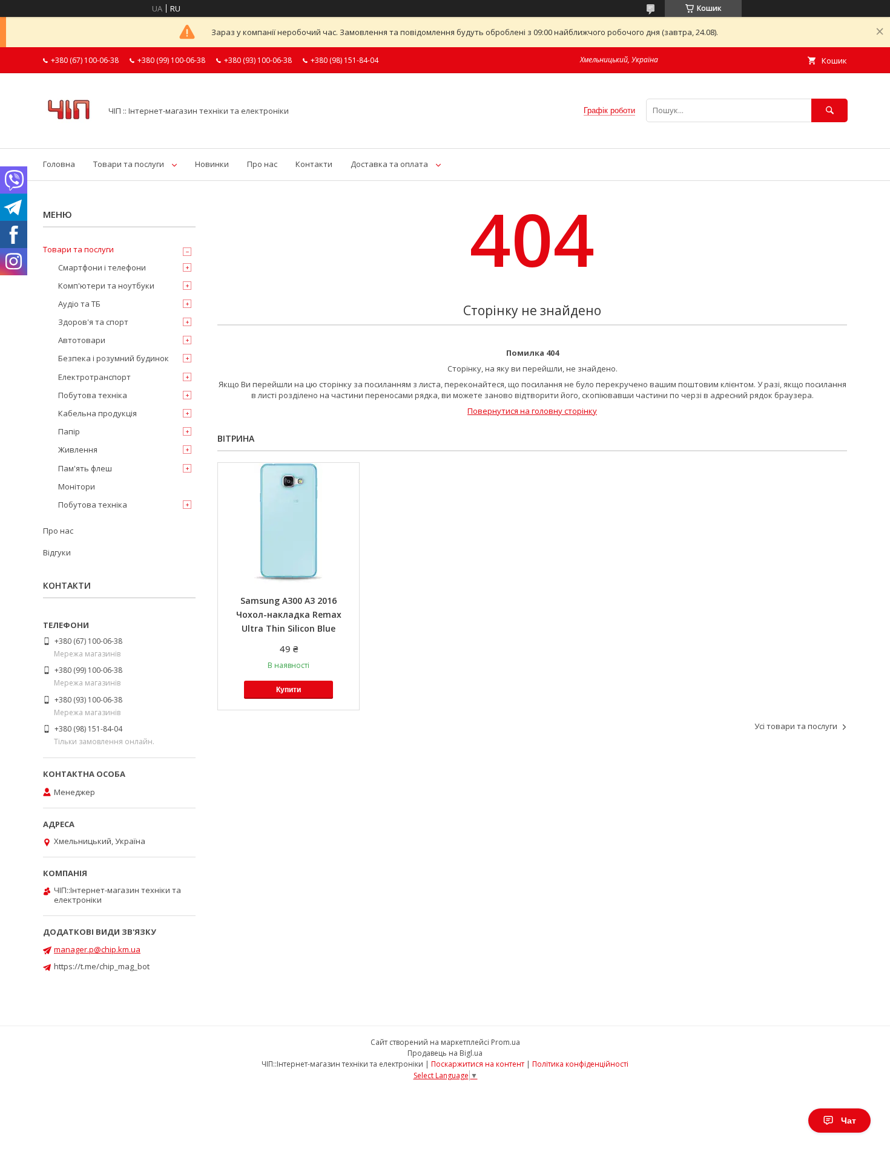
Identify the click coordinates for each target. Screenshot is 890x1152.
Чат (848, 1120)
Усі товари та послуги (795, 726)
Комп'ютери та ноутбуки (106, 285)
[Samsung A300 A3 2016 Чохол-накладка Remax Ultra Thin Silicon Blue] (288, 523)
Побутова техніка (92, 395)
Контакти (313, 164)
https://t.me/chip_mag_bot (102, 966)
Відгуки (57, 552)
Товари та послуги (128, 164)
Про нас (262, 164)
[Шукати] (829, 110)
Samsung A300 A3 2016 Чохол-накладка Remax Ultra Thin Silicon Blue (288, 614)
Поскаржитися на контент (477, 1064)
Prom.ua (505, 1042)
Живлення (77, 449)
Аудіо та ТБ (79, 303)
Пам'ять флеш (85, 468)
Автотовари (81, 340)
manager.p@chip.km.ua (97, 949)
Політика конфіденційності (580, 1064)
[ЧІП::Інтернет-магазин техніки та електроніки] (68, 132)
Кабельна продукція (97, 413)
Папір (69, 431)
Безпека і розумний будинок (113, 358)
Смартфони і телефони (102, 267)
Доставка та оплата (389, 164)
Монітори (76, 486)
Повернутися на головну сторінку (532, 410)
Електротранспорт (94, 376)
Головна (59, 164)
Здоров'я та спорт (93, 321)
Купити (288, 690)
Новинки (212, 164)
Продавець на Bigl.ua (445, 1053)
